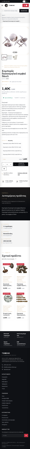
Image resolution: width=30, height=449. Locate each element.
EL (24, 1)
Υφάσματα (4, 384)
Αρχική (3, 15)
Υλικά (3, 388)
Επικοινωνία (5, 417)
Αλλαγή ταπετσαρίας (7, 400)
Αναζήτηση (24, 10)
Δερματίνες (5, 386)
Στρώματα (4, 377)
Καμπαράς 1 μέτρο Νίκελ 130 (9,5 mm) (12, 147)
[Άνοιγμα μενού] (2, 5)
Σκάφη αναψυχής (6, 403)
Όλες (3, 396)
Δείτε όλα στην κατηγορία (8, 259)
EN (26, 1)
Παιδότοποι (5, 405)
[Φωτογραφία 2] (9, 57)
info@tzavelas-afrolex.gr (10, 367)
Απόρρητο (4, 424)
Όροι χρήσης (5, 422)
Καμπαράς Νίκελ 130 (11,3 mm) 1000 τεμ (12, 154)
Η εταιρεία (4, 415)
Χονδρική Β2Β (5, 398)
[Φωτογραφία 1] (4, 57)
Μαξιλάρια (4, 381)
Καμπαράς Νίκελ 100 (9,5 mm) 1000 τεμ (12, 150)
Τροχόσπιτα (5, 407)
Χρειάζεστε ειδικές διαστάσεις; (15, 173)
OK (26, 435)
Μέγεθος (10, 140)
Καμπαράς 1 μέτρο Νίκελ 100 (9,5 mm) (12, 143)
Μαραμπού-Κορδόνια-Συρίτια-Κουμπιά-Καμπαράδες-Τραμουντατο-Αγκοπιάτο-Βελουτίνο (13, 18)
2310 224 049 (6, 1)
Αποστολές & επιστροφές (8, 420)
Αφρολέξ (4, 379)
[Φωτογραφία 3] (15, 57)
